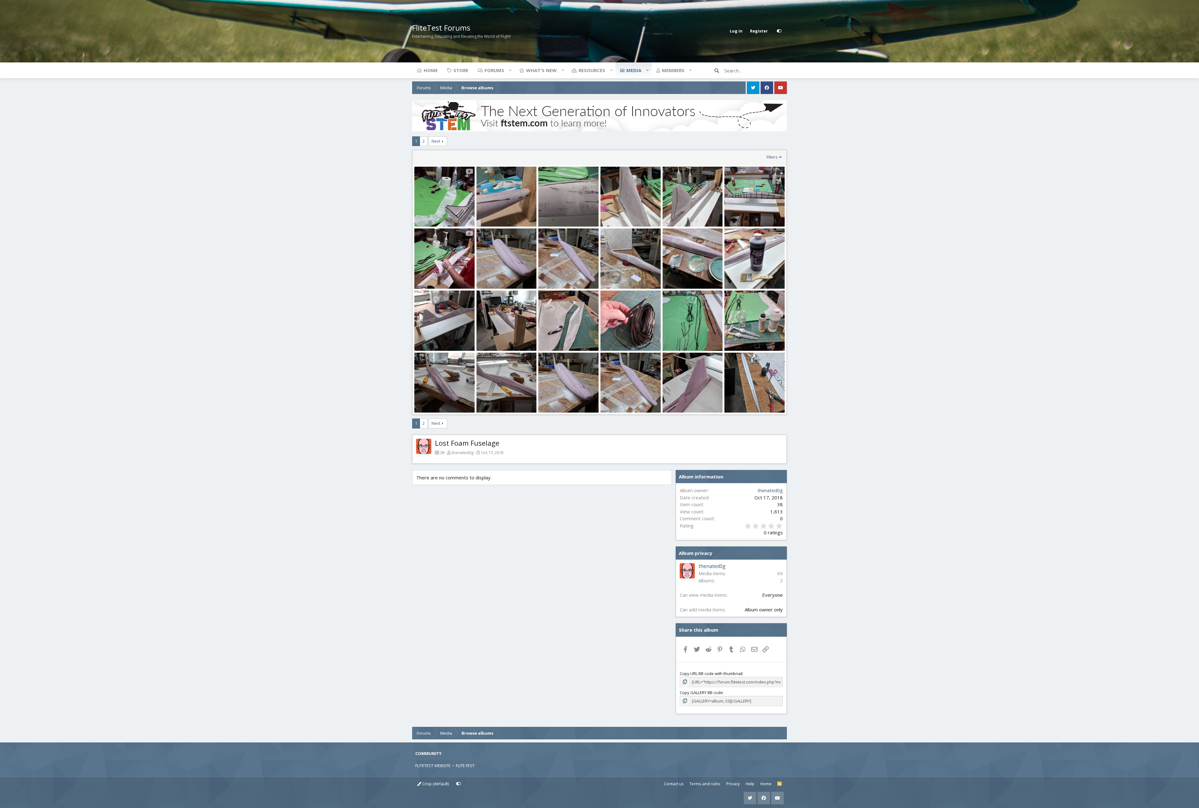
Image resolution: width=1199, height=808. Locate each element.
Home (431, 70)
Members (673, 70)
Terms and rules (704, 783)
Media (633, 70)
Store (460, 70)
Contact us (674, 783)
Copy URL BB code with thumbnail (711, 673)
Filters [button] (772, 157)
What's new (541, 70)
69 (780, 573)
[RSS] (779, 784)
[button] (510, 70)
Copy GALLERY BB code (701, 692)
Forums (494, 70)
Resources (592, 70)
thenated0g (462, 452)
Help (750, 783)
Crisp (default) (435, 783)
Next (436, 141)
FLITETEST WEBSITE (433, 765)
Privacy (733, 783)
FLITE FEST (465, 765)
